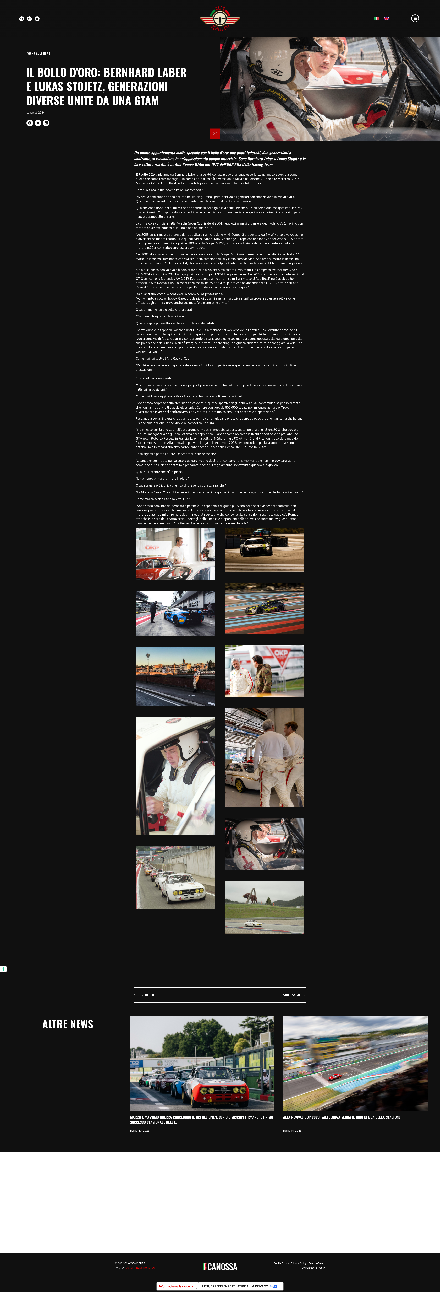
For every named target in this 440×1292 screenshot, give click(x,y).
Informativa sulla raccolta (176, 1286)
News (227, 1175)
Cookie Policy (281, 1263)
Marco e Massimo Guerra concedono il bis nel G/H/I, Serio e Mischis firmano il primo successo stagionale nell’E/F (201, 1119)
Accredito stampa (182, 1196)
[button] (29, 123)
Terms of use (316, 1263)
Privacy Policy (298, 1263)
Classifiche (177, 1182)
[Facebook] (21, 18)
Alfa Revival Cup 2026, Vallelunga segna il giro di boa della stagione (341, 1117)
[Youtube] (37, 18)
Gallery (175, 1203)
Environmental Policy (313, 1267)
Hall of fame (179, 1189)
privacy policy (287, 1231)
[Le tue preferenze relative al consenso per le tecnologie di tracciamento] (3, 969)
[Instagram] (29, 18)
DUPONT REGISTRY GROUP (141, 1267)
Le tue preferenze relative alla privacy (235, 1286)
